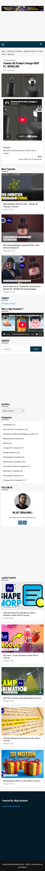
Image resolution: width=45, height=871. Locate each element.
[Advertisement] (22, 28)
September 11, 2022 (10, 292)
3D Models (7, 425)
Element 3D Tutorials (10, 239)
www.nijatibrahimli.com (11, 806)
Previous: (19, 150)
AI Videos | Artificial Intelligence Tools (18, 434)
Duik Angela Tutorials (12, 457)
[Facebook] (20, 523)
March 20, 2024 (9, 209)
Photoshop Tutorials (11, 475)
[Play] (4, 334)
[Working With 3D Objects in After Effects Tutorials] (23, 764)
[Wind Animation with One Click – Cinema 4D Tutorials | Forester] (23, 187)
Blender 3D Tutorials (11, 439)
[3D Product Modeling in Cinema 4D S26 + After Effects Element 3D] (23, 228)
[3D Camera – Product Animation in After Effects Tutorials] (23, 639)
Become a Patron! (9, 303)
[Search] (41, 44)
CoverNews (35, 864)
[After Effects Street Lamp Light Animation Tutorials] (23, 681)
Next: (30, 158)
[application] (23, 325)
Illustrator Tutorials (11, 471)
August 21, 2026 (9, 618)
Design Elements (10, 452)
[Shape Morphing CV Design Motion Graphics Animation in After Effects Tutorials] (23, 596)
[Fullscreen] (40, 334)
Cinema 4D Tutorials (9, 60)
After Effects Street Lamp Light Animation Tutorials (22, 698)
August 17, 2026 (9, 661)
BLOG (5, 443)
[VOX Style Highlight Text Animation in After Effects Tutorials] (23, 721)
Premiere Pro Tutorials (12, 480)
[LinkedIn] (25, 523)
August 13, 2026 (9, 701)
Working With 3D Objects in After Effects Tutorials (21, 781)
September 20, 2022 (10, 251)
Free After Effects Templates (15, 466)
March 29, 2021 (10, 70)
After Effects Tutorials (10, 237)
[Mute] (37, 334)
